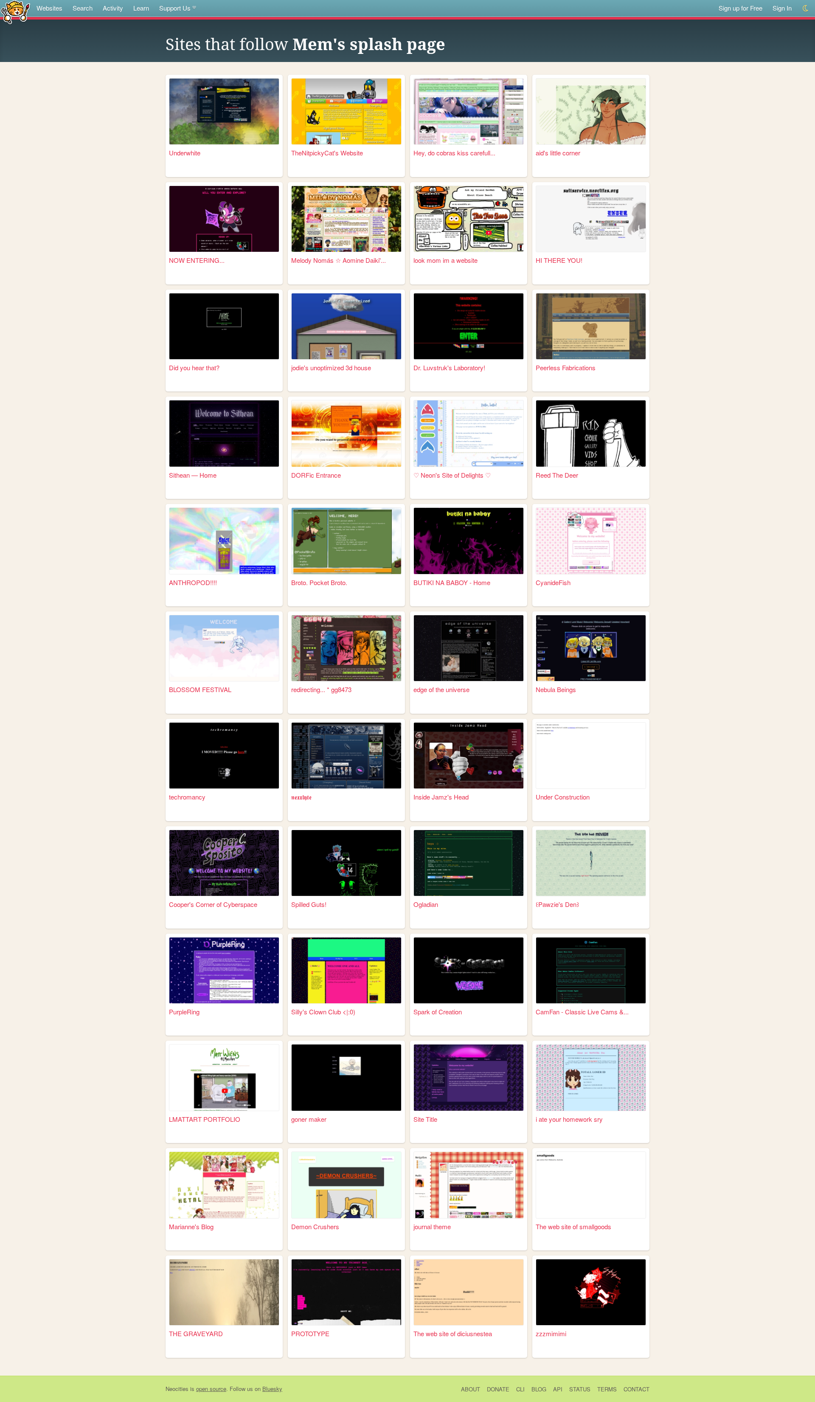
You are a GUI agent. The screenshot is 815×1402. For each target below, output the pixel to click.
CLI (520, 1389)
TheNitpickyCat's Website (327, 152)
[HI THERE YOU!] (591, 219)
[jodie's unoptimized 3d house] (346, 326)
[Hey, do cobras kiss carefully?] (468, 111)
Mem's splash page (368, 44)
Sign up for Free (740, 7)
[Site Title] (468, 1077)
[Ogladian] (468, 863)
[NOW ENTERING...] (224, 219)
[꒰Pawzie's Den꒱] (591, 863)
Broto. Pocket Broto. (319, 582)
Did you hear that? (194, 367)
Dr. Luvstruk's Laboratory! (449, 367)
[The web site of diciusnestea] (468, 1292)
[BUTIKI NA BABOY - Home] (468, 540)
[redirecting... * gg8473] (346, 648)
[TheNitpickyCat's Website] (346, 111)
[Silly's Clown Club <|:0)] (346, 970)
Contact (636, 1389)
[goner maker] (346, 1077)
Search (83, 7)
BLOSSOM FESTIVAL (200, 689)
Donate (498, 1389)
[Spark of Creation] (468, 970)
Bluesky (272, 1389)
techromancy (187, 796)
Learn (141, 7)
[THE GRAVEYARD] (224, 1292)
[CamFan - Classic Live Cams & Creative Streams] (591, 970)
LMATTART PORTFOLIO (204, 1119)
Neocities (177, 1389)
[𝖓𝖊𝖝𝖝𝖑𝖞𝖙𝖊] (346, 755)
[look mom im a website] (468, 219)
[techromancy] (224, 755)
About (470, 1389)
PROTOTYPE (310, 1333)
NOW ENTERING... (197, 260)
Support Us (175, 7)
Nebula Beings (556, 689)
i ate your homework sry (569, 1119)
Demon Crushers (315, 1226)
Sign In (782, 7)
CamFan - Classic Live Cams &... (582, 1011)
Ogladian (425, 904)
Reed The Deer (557, 474)
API (557, 1389)
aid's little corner (558, 152)
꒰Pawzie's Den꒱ (557, 904)
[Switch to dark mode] (806, 8)
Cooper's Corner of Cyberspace (213, 904)
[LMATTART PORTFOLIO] (224, 1077)
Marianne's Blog (191, 1226)
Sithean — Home (192, 474)
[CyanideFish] (591, 540)
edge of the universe (441, 689)
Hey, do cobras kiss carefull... (454, 152)
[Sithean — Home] (224, 433)
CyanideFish (553, 582)
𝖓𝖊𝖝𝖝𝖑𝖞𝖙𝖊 (301, 796)
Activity (113, 7)
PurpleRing (184, 1011)
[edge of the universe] (468, 648)
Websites (49, 7)
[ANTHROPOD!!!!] (224, 540)
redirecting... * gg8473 (321, 689)
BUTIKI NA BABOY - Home (451, 582)
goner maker (308, 1119)
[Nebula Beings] (591, 648)
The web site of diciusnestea (452, 1333)
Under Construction (563, 796)
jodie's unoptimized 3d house (331, 367)
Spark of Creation (437, 1011)
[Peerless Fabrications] (591, 326)
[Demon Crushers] (346, 1184)
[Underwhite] (224, 111)
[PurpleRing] (224, 970)
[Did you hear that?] (224, 326)
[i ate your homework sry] (591, 1077)
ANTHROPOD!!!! (193, 582)
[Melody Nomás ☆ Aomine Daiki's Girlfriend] (346, 219)
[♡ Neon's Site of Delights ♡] (468, 433)
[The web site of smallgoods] (591, 1184)
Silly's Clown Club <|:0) (323, 1011)
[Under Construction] (591, 755)
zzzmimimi (551, 1333)
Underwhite (184, 152)
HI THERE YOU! (559, 260)
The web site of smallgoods (573, 1226)
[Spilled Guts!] (346, 863)
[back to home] (15, 11)
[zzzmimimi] (591, 1292)
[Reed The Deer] (591, 433)
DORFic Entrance (316, 474)
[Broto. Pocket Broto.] (346, 540)
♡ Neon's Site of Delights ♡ (452, 474)
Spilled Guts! (308, 904)
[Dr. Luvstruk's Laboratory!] (468, 326)
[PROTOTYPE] (346, 1292)
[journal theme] (468, 1184)
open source (211, 1389)
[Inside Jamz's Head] (468, 755)
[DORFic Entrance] (346, 433)
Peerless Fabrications (566, 367)
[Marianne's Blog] (224, 1184)
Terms (607, 1389)
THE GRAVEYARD (196, 1333)
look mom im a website (445, 260)
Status (579, 1389)
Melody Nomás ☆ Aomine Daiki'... (338, 260)
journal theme (432, 1226)
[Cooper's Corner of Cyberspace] (224, 863)
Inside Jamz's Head (441, 796)
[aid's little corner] (591, 111)
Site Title (425, 1119)
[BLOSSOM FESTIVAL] (224, 648)
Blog (538, 1389)
